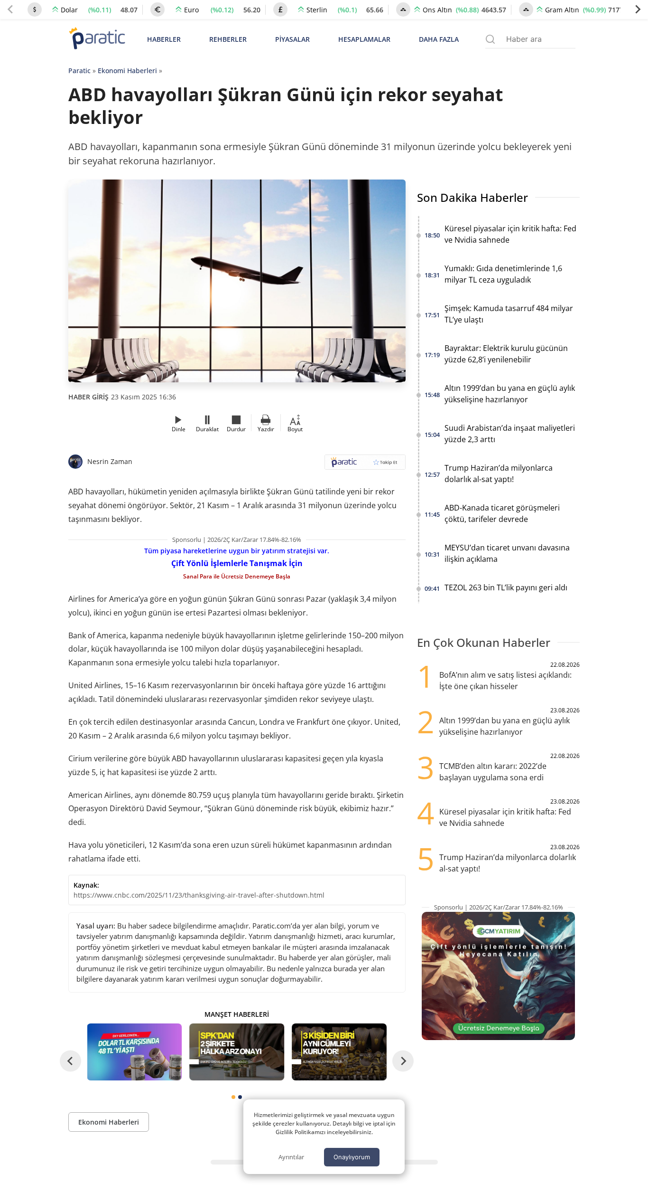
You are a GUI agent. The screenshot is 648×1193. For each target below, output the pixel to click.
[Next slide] (637, 9)
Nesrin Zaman (109, 461)
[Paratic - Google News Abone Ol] (365, 465)
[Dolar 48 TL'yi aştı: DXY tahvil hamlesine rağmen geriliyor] (134, 1051)
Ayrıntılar (291, 1157)
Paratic (79, 70)
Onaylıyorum (351, 1157)
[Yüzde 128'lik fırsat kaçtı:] (339, 1051)
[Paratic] (96, 39)
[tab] (233, 1097)
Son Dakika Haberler (472, 197)
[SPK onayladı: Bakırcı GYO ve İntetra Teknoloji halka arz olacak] (236, 1051)
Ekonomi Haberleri (127, 70)
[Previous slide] (10, 9)
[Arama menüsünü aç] (490, 39)
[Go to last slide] (70, 1061)
